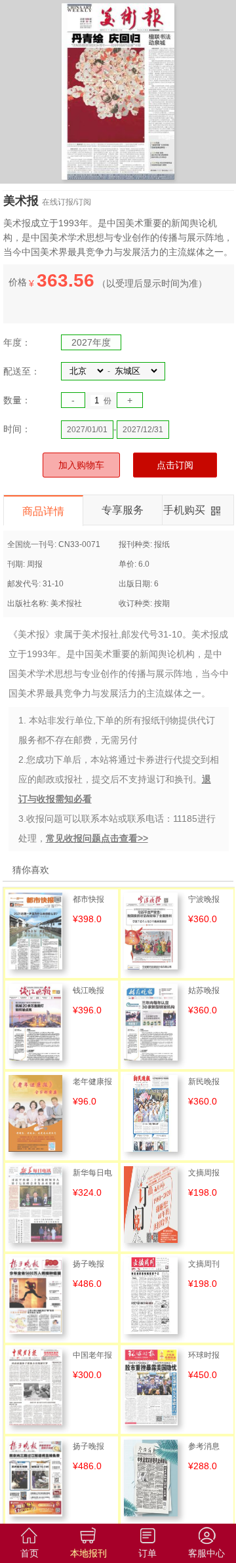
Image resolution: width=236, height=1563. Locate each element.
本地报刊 (88, 1553)
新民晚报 (204, 1081)
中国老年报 (92, 1355)
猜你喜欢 (30, 869)
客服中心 (206, 1553)
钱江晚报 (88, 990)
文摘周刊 (204, 1264)
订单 (147, 1553)
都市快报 (88, 899)
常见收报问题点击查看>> (97, 838)
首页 (29, 1553)
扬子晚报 (88, 1264)
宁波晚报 (204, 899)
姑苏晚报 (204, 990)
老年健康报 (92, 1081)
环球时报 (204, 1355)
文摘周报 (204, 1172)
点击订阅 (175, 465)
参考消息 (204, 1446)
